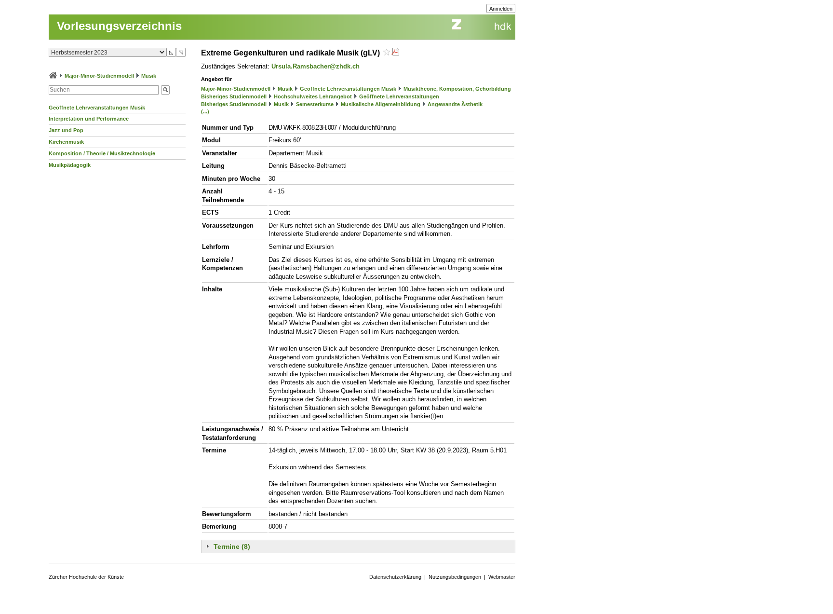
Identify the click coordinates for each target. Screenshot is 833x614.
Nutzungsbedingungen (455, 577)
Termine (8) (232, 546)
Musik (148, 76)
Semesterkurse (315, 104)
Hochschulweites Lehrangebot (313, 96)
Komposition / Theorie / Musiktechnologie (102, 153)
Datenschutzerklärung (395, 577)
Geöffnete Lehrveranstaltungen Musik (97, 107)
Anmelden (500, 9)
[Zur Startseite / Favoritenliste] (53, 76)
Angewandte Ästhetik (455, 104)
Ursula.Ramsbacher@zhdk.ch (315, 66)
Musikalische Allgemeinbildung (380, 104)
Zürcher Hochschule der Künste (86, 577)
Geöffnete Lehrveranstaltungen (399, 96)
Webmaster (501, 577)
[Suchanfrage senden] (165, 90)
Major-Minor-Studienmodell (99, 76)
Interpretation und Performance (89, 119)
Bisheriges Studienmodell (234, 96)
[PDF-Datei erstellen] (395, 53)
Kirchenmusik (66, 142)
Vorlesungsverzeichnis (119, 25)
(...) (205, 111)
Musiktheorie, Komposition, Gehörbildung (457, 89)
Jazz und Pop (66, 130)
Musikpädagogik (70, 165)
